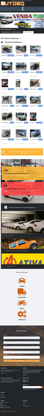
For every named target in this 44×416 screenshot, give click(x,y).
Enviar (21, 360)
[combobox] (21, 352)
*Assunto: (5, 349)
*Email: (4, 340)
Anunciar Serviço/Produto (26, 0)
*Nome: (4, 335)
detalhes (5, 373)
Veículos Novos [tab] (6, 32)
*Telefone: (5, 344)
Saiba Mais (41, 206)
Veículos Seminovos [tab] (17, 32)
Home (2, 394)
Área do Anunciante (26, 405)
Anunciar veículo (16, 0)
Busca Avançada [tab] (28, 32)
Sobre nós (2, 395)
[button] (3, 21)
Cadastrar (24, 402)
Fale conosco (3, 397)
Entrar (24, 404)
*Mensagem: (5, 354)
